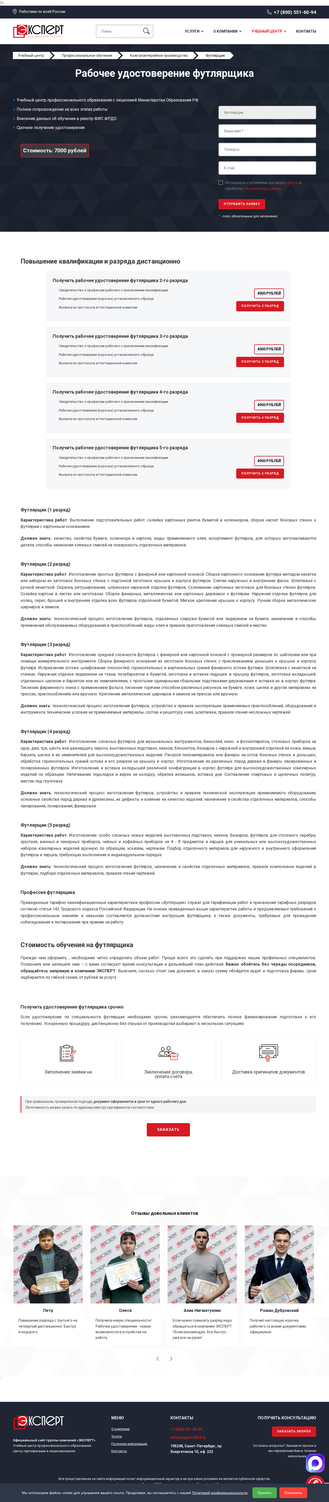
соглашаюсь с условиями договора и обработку (263, 185)
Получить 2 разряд (260, 306)
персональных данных (262, 188)
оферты (292, 183)
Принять (265, 1493)
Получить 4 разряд (260, 417)
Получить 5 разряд (260, 473)
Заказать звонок (294, 1431)
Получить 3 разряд (260, 361)
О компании (225, 31)
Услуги (192, 31)
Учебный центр (266, 31)
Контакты (306, 31)
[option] (48, 1285)
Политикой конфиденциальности (220, 1493)
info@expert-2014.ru (188, 1437)
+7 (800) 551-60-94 (295, 12)
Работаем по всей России (42, 11)
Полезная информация (129, 1444)
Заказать (168, 1129)
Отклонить (293, 1493)
